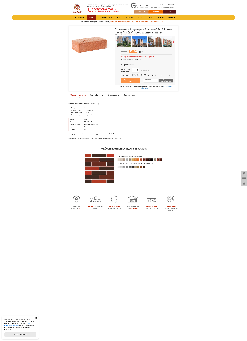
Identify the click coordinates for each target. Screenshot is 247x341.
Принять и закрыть (20, 335)
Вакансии (160, 17)
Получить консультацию (166, 80)
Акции (119, 17)
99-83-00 (112, 9)
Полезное (129, 17)
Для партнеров (169, 13)
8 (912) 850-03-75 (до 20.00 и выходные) (105, 11)
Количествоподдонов (125, 70)
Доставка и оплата (105, 17)
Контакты (171, 17)
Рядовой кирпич (104, 21)
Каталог (91, 17)
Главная (83, 21)
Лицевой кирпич (92, 21)
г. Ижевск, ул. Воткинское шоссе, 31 (162, 7)
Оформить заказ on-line (131, 80)
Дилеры (149, 17)
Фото (140, 17)
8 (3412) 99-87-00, (99, 9)
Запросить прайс (141, 13)
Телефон (147, 80)
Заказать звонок (155, 13)
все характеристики (130, 35)
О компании (79, 17)
